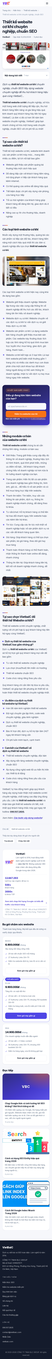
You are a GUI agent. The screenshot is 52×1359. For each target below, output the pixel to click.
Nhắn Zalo (6, 1337)
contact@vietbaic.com (11, 1332)
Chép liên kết (24, 841)
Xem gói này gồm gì (26, 971)
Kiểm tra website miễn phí (13, 1287)
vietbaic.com (7, 1341)
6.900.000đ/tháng (38, 419)
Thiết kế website (30, 10)
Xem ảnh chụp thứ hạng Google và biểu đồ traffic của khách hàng (24, 903)
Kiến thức (17, 10)
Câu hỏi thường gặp (10, 1315)
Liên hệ (5, 1306)
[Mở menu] (47, 3)
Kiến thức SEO (8, 1282)
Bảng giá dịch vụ (9, 1296)
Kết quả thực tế (8, 1310)
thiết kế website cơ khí (21, 829)
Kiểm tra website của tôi (26, 414)
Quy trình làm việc (9, 1292)
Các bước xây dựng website (28, 818)
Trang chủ (6, 10)
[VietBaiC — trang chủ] (6, 3)
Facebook (8, 841)
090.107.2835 (7, 1327)
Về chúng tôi (7, 1301)
